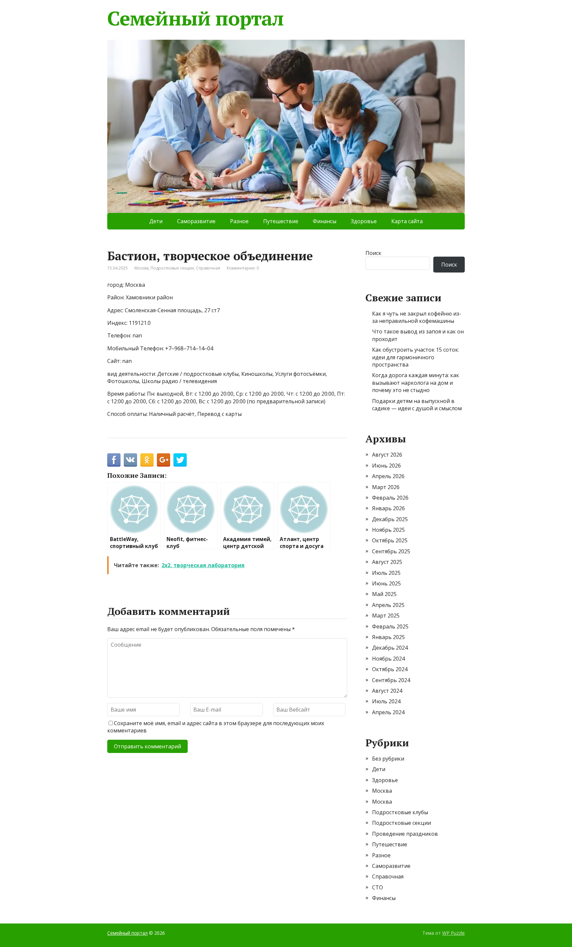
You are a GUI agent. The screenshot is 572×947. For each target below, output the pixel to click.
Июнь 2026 (386, 465)
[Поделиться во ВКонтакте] (130, 460)
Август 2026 (387, 454)
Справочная (208, 268)
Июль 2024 (386, 701)
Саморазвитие (196, 221)
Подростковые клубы (400, 812)
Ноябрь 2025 (388, 529)
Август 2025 (387, 562)
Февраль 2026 (390, 497)
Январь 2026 (388, 508)
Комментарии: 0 (243, 268)
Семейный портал (195, 18)
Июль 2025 (386, 572)
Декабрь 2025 (390, 519)
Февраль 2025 (390, 626)
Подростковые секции (172, 268)
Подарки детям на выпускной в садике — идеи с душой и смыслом (417, 404)
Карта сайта (407, 221)
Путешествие (280, 221)
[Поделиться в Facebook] (113, 460)
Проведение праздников (405, 833)
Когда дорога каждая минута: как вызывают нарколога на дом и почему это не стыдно (415, 383)
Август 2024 (387, 690)
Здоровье (364, 221)
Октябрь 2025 (389, 540)
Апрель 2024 (388, 712)
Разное (239, 221)
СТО (377, 887)
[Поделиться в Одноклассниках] (147, 460)
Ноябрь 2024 (388, 658)
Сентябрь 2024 (391, 680)
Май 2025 (384, 594)
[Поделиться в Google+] (163, 460)
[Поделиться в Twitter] (180, 460)
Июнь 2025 (386, 583)
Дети (156, 221)
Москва (141, 268)
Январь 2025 (388, 637)
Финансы (324, 221)
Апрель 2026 (388, 476)
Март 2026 (386, 487)
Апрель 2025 (388, 605)
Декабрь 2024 (390, 647)
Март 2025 (386, 615)
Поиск (373, 253)
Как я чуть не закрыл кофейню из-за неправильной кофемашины (416, 317)
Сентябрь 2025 (391, 551)
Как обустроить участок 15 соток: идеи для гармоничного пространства (415, 357)
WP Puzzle (453, 933)
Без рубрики (388, 758)
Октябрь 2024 (389, 669)
